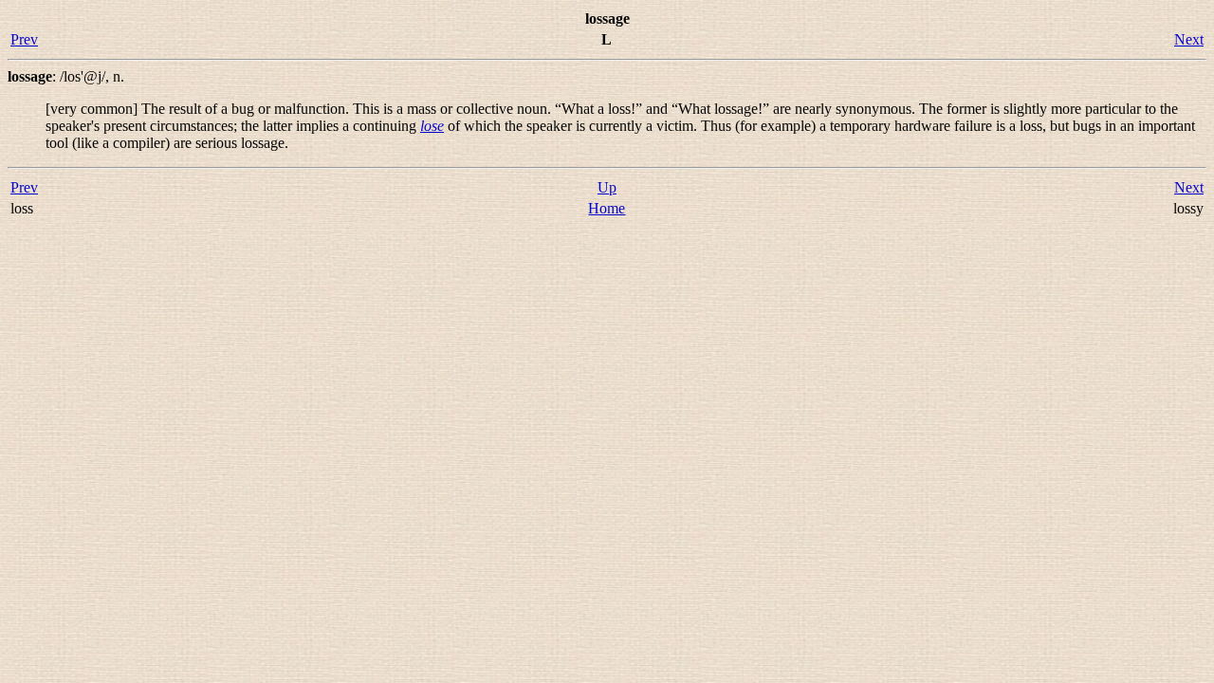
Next (1189, 39)
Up (607, 187)
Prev (24, 39)
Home (606, 208)
